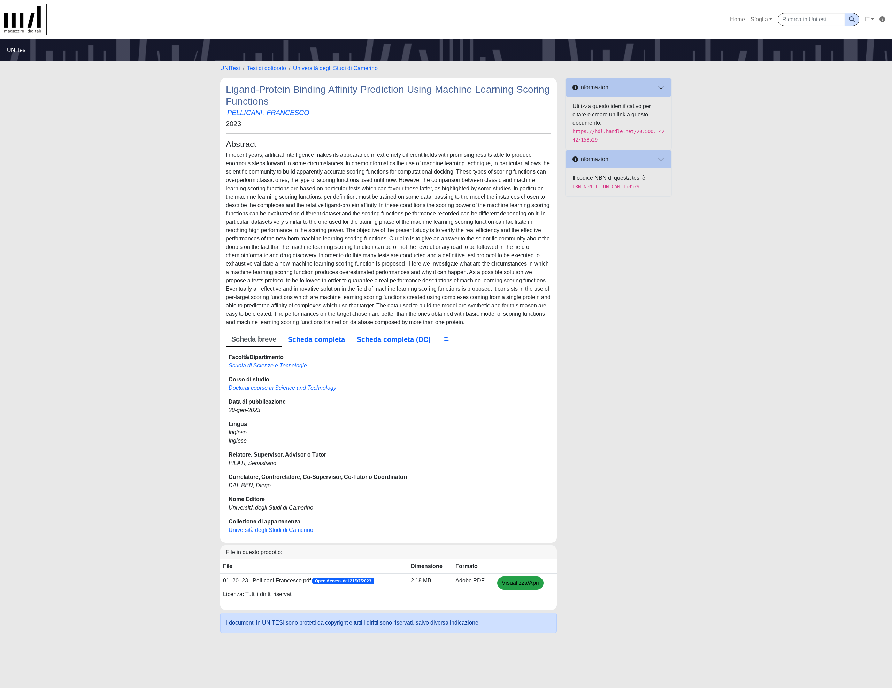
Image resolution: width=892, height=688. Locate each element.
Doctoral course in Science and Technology (282, 388)
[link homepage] (25, 19)
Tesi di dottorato (266, 68)
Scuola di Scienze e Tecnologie (268, 365)
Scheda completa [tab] (316, 339)
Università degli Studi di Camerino (335, 68)
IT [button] (867, 19)
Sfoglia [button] (759, 19)
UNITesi (230, 68)
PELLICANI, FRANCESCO (268, 112)
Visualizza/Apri (520, 583)
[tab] (446, 339)
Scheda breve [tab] (253, 339)
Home (737, 19)
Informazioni (594, 87)
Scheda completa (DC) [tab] (394, 339)
